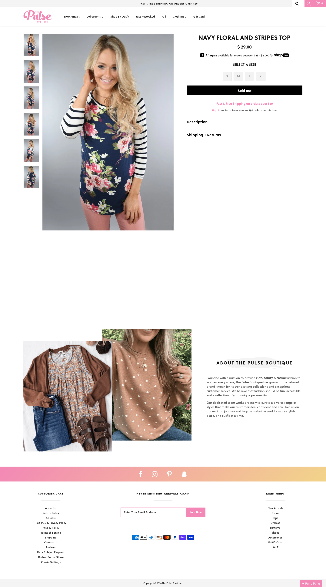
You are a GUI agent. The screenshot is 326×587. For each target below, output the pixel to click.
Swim (275, 513)
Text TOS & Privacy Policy (50, 523)
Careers (50, 518)
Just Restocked (145, 16)
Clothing (178, 16)
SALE (275, 547)
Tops (275, 518)
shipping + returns (204, 135)
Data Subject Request (50, 552)
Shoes (275, 533)
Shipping (51, 537)
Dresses (275, 523)
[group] (108, 132)
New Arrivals (72, 16)
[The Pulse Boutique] (37, 16)
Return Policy (51, 513)
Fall (164, 16)
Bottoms (275, 528)
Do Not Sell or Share (51, 557)
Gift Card (199, 16)
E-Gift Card (275, 542)
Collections (94, 16)
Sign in (216, 110)
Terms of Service (51, 533)
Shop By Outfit (119, 16)
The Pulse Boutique (172, 583)
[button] (311, 583)
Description (197, 122)
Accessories (275, 537)
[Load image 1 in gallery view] (108, 132)
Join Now (196, 512)
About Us (50, 508)
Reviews (51, 547)
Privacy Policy (50, 528)
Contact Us (51, 542)
